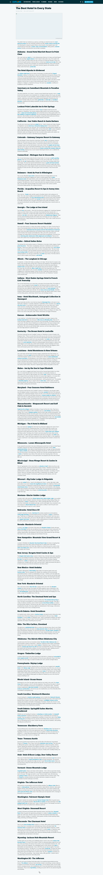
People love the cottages (23, 409)
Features (60, 2)
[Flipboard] (80, 1)
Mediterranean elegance (51, 215)
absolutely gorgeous (23, 380)
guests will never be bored (52, 162)
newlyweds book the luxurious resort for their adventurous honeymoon (43, 229)
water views (43, 380)
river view (24, 215)
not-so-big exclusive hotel (37, 197)
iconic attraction (51, 288)
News (55, 2)
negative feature (30, 59)
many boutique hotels (22, 252)
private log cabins (43, 490)
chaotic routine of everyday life (52, 43)
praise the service (21, 246)
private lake (33, 66)
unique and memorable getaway (28, 113)
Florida (26, 194)
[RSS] (82, 1)
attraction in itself (43, 466)
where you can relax (50, 62)
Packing (50, 2)
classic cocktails (23, 450)
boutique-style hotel (22, 320)
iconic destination (27, 342)
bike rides (48, 99)
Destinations (27, 2)
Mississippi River (46, 302)
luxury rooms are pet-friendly (47, 290)
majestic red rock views (54, 145)
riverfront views (21, 266)
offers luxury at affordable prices (44, 320)
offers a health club (36, 268)
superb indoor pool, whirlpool (52, 431)
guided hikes (41, 99)
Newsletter (90, 1)
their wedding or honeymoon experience (26, 114)
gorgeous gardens (33, 412)
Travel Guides (36, 2)
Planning (43, 2)
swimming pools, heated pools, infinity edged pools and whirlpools (36, 236)
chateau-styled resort (24, 73)
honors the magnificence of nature (38, 484)
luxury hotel (31, 175)
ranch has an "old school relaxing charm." (38, 126)
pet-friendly (39, 255)
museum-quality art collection (49, 395)
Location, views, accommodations (39, 46)
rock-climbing (47, 410)
